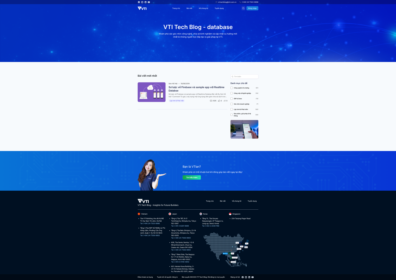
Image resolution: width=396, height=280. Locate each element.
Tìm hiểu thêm (191, 177)
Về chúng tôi (203, 8)
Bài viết (189, 8)
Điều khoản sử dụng (145, 277)
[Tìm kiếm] (243, 8)
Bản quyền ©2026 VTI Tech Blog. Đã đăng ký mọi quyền (203, 277)
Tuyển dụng (219, 8)
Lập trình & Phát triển (177, 101)
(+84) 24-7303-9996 (250, 2)
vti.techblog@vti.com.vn (227, 2)
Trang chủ (176, 8)
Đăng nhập (252, 8)
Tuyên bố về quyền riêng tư (167, 277)
